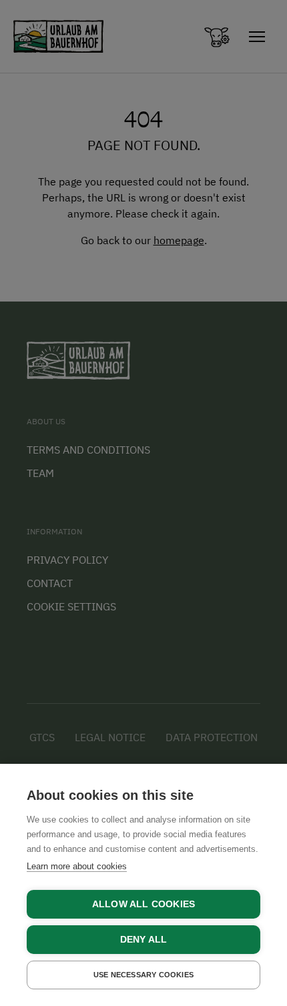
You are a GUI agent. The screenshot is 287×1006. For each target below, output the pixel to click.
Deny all (144, 940)
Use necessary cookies (143, 975)
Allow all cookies (143, 904)
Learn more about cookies (77, 866)
